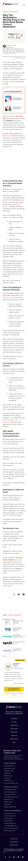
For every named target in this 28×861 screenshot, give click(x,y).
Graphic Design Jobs (9, 768)
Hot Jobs (14, 722)
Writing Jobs (7, 773)
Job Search (14, 718)
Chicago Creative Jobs (10, 823)
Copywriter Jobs (8, 799)
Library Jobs (7, 778)
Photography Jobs (9, 770)
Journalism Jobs (8, 780)
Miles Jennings (12, 45)
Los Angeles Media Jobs (10, 825)
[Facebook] (5, 857)
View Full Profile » (19, 683)
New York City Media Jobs (11, 828)
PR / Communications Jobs (11, 783)
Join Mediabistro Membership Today (14, 689)
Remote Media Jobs (9, 765)
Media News (14, 732)
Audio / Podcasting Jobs (10, 792)
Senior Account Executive (19, 642)
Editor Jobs (7, 804)
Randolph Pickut (16, 664)
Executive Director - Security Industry (17, 628)
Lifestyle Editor (16, 634)
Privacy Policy (14, 845)
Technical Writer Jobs (9, 794)
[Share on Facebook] (19, 594)
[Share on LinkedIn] (23, 594)
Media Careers (14, 739)
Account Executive (17, 649)
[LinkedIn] (14, 857)
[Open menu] (24, 5)
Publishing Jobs (8, 802)
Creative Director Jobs (10, 815)
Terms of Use (14, 838)
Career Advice (14, 728)
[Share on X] (14, 594)
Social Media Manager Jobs (11, 797)
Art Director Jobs (8, 818)
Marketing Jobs (8, 775)
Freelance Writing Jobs (10, 806)
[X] (9, 857)
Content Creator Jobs (9, 813)
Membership (14, 725)
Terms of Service (14, 841)
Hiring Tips (14, 735)
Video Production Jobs (10, 789)
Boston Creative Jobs (9, 830)
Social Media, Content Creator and (18, 621)
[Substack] (22, 857)
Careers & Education (10, 11)
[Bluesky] (18, 857)
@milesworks (10, 47)
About (14, 742)
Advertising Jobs (8, 820)
